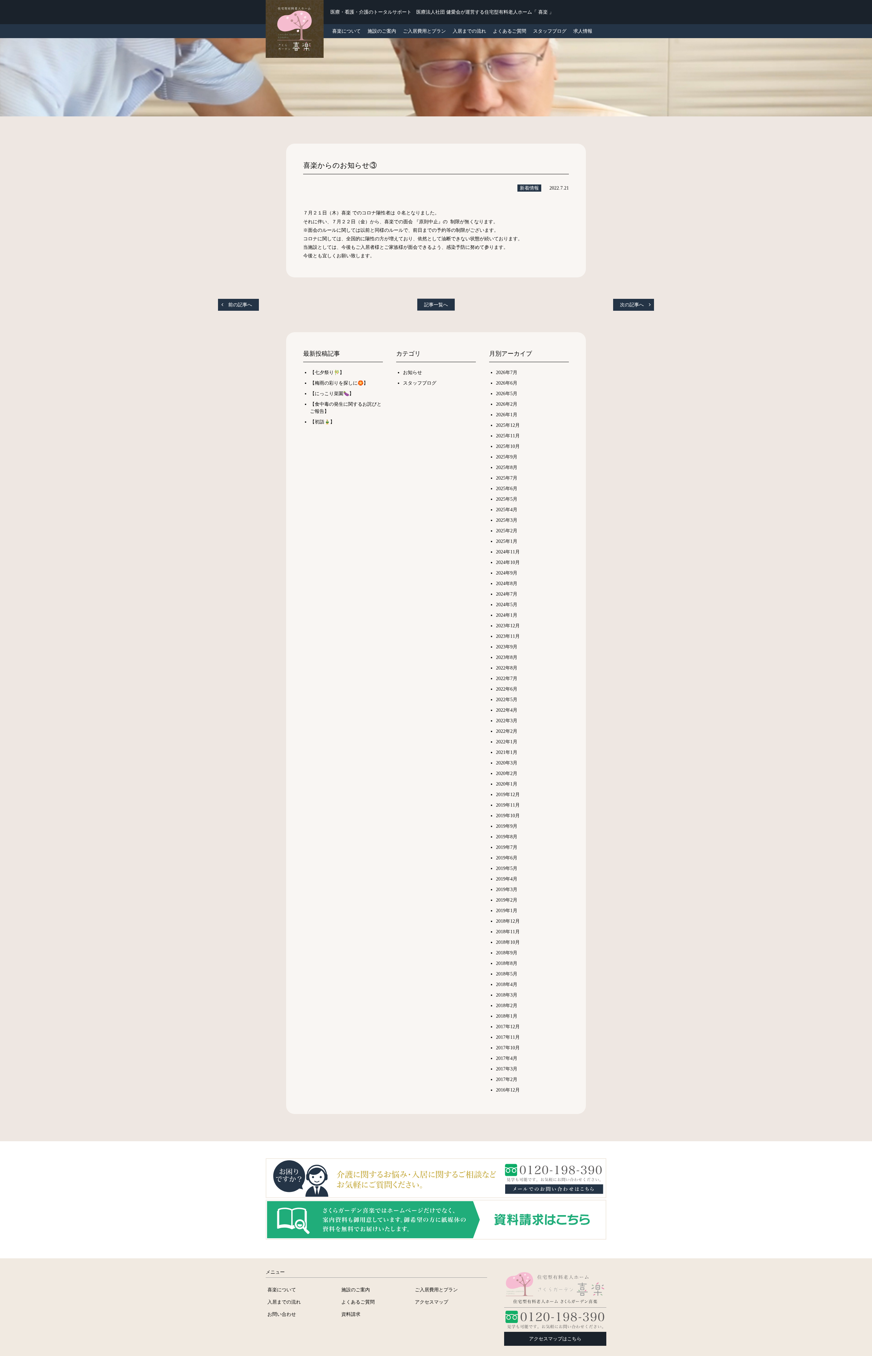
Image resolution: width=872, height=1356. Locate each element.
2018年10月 (508, 942)
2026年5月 (506, 393)
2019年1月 (506, 910)
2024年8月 (506, 583)
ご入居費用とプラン (424, 31)
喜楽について (281, 1289)
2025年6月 (506, 488)
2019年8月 (506, 836)
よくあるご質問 (509, 31)
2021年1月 (506, 752)
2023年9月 (506, 646)
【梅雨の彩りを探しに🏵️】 (339, 383)
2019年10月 (508, 815)
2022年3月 (506, 720)
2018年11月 (508, 931)
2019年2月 (506, 900)
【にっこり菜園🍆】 (332, 393)
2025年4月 (506, 509)
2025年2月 (506, 530)
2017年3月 (506, 1068)
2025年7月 (506, 478)
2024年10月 (508, 562)
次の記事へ (632, 304)
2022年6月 (506, 689)
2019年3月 (506, 889)
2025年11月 (508, 435)
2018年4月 (506, 984)
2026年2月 (506, 404)
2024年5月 (506, 604)
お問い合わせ (281, 1314)
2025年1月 (506, 541)
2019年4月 (506, 879)
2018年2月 (506, 1005)
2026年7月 (506, 372)
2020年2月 (506, 773)
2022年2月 (506, 731)
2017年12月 (508, 1026)
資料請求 (350, 1314)
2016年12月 (508, 1090)
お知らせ (412, 372)
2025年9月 (506, 456)
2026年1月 (506, 414)
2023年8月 (506, 657)
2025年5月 (506, 499)
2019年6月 (506, 857)
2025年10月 (508, 446)
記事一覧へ (436, 304)
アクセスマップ (431, 1302)
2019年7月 (506, 847)
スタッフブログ (549, 31)
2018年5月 (506, 973)
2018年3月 (506, 995)
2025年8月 (506, 467)
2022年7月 (506, 678)
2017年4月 (506, 1058)
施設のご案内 (382, 31)
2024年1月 (506, 615)
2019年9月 (506, 826)
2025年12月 (508, 425)
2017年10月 (508, 1047)
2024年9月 (506, 573)
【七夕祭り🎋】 (327, 372)
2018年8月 (506, 963)
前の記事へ (240, 304)
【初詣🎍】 (322, 421)
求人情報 (582, 31)
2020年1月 (506, 784)
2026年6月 (506, 383)
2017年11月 (508, 1037)
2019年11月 (508, 805)
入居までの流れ (469, 31)
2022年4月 (506, 710)
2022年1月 (506, 741)
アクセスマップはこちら (555, 1338)
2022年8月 (506, 668)
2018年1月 (506, 1016)
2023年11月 (508, 636)
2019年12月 (508, 794)
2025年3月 (506, 520)
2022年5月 (506, 699)
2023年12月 (508, 625)
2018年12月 (508, 921)
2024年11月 (508, 551)
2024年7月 (506, 594)
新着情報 (529, 188)
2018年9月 (506, 952)
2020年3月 (506, 762)
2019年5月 (506, 868)
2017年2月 (506, 1079)
